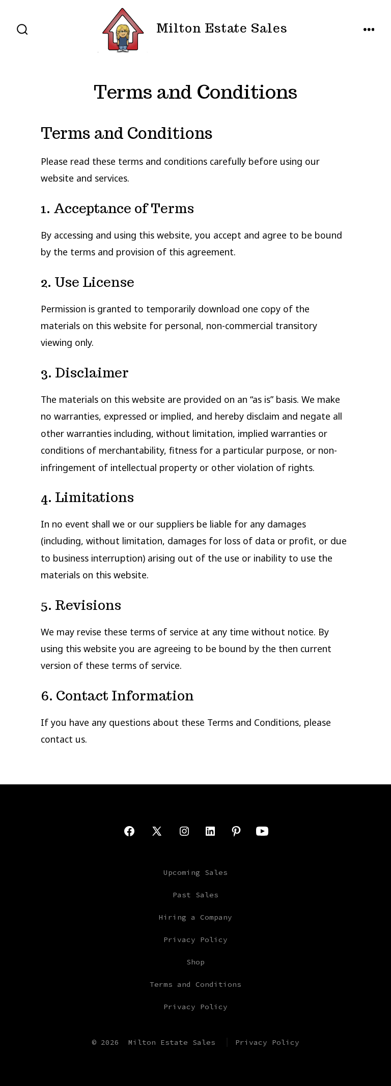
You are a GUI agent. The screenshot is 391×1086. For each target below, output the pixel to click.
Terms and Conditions (195, 984)
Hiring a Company (195, 917)
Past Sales (195, 894)
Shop (195, 961)
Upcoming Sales (195, 872)
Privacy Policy (195, 939)
